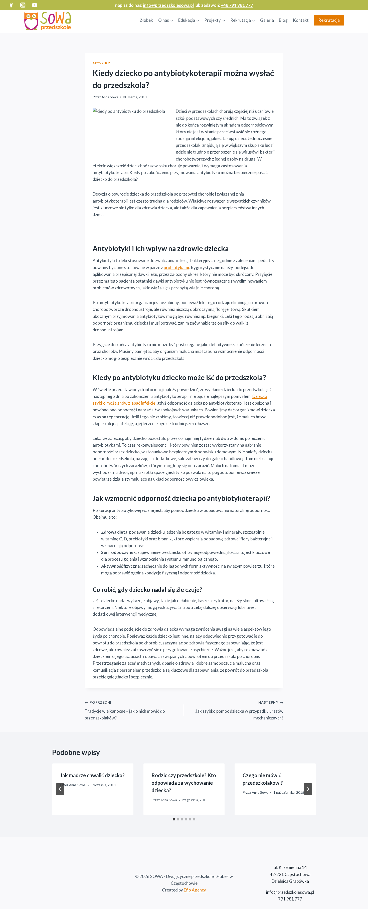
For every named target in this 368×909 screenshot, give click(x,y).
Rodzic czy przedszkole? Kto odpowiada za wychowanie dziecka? (183, 782)
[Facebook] (11, 5)
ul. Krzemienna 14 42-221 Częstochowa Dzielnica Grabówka (290, 874)
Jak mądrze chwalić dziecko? (92, 775)
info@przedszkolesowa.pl (168, 5)
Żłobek (146, 20)
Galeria (267, 20)
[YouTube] (35, 5)
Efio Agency (195, 889)
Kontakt (301, 20)
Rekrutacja (329, 20)
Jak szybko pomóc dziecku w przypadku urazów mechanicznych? (239, 710)
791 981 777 (290, 898)
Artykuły (101, 63)
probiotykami (176, 267)
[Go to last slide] (60, 789)
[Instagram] (23, 5)
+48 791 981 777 (237, 5)
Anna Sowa (110, 97)
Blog (283, 20)
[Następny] (308, 789)
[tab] (174, 819)
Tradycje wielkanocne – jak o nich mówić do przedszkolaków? (125, 710)
